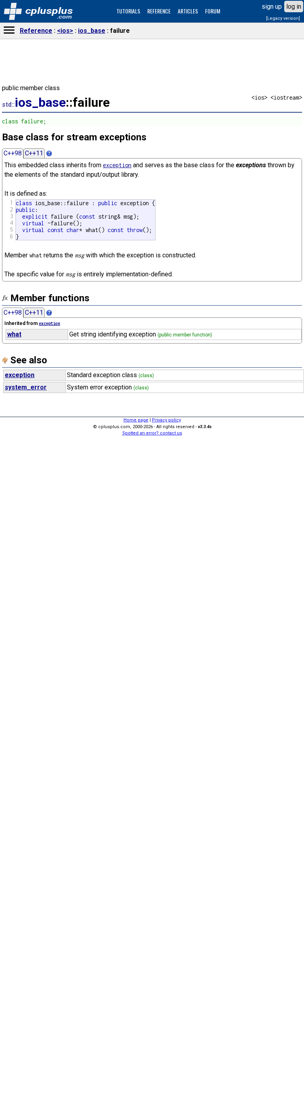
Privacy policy (166, 420)
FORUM (212, 11)
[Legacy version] (283, 18)
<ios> (65, 30)
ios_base (91, 30)
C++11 (34, 153)
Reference (36, 30)
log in (293, 6)
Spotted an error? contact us (152, 433)
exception (117, 165)
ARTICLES (188, 11)
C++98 (13, 153)
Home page (136, 420)
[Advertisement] (152, 977)
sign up (272, 6)
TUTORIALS (128, 11)
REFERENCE (159, 11)
